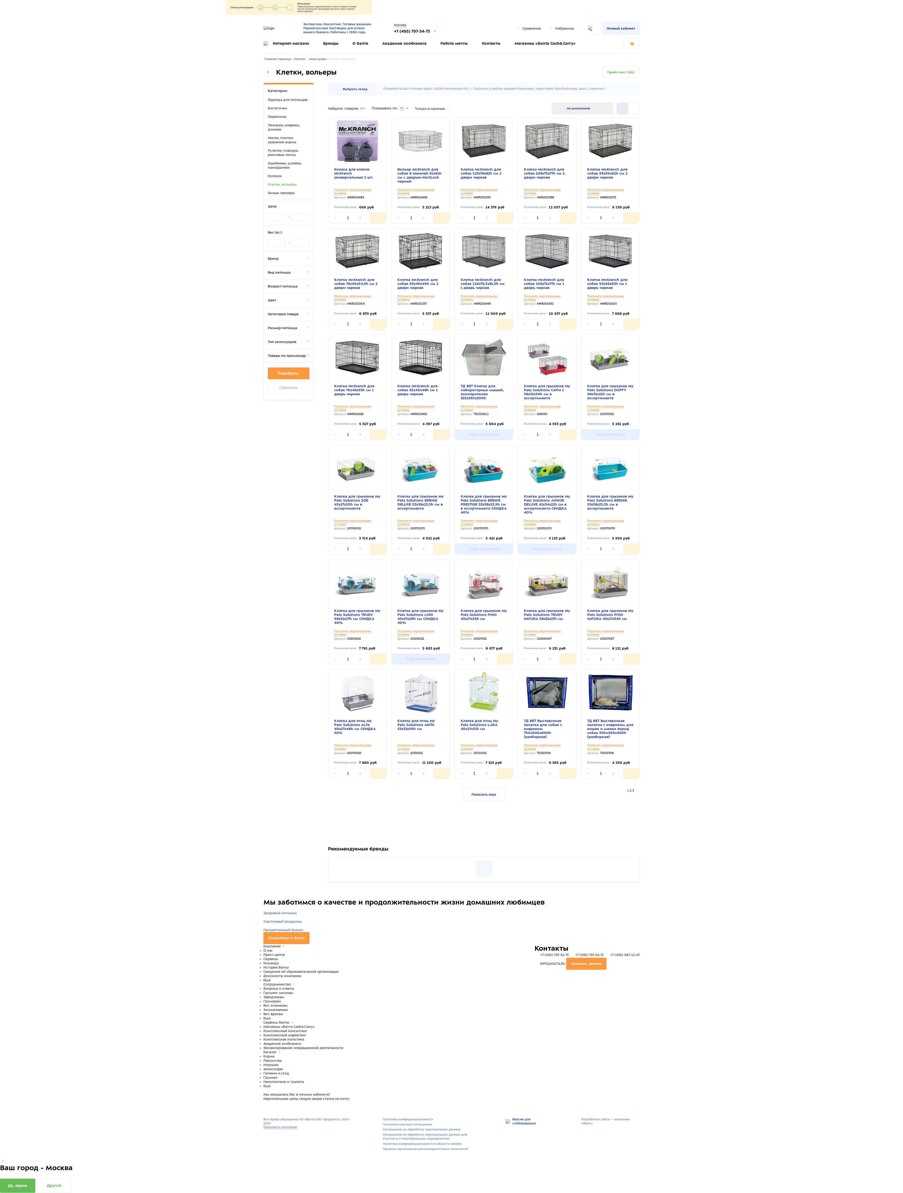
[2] (622, 108)
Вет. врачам (273, 1014)
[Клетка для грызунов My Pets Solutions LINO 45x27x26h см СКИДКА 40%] (421, 582)
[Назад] (267, 72)
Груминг (270, 1077)
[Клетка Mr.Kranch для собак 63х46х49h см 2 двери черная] (421, 251)
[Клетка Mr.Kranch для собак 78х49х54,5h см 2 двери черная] (357, 251)
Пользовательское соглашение (407, 1124)
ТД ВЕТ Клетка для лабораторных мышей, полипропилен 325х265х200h (482, 392)
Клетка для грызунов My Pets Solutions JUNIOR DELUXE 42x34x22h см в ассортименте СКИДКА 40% (547, 504)
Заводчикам (273, 997)
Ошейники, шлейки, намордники (285, 165)
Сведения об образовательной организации (301, 972)
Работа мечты (454, 43)
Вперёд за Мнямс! (367, 851)
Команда (271, 963)
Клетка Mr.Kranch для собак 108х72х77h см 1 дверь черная (544, 284)
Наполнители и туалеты (283, 1082)
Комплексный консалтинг (285, 1031)
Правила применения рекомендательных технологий (425, 1149)
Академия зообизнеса (404, 43)
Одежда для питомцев (287, 100)
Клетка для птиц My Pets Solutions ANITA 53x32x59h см (416, 725)
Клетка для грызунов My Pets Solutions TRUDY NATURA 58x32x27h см (547, 615)
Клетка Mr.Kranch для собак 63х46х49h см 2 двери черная (417, 284)
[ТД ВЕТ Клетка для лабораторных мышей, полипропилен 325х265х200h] (484, 358)
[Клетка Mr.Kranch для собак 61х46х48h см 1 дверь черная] (421, 358)
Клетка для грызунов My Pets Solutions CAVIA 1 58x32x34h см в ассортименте (547, 392)
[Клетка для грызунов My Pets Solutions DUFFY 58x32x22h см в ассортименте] (610, 358)
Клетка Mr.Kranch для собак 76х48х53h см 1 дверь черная (354, 390)
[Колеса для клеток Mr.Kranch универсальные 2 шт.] (357, 141)
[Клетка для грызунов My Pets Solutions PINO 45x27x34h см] (484, 582)
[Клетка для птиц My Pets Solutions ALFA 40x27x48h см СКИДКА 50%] (357, 692)
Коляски (275, 176)
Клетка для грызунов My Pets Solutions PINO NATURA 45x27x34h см (610, 615)
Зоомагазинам (275, 1010)
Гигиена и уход (276, 1073)
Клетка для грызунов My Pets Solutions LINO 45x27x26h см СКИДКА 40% (420, 617)
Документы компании (282, 976)
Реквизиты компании (280, 1127)
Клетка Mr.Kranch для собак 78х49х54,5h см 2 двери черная (355, 284)
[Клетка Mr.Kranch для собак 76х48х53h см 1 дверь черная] (357, 358)
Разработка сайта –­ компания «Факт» (605, 1121)
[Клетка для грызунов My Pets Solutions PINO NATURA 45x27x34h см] (610, 582)
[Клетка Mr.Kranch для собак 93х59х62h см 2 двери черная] (610, 141)
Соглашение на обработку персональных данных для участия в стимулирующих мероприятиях (425, 1136)
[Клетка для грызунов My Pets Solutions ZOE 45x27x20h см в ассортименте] (357, 468)
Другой (54, 1186)
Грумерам (272, 1001)
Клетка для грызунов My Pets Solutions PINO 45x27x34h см (484, 615)
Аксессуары (273, 1069)
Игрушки (270, 1065)
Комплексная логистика (283, 1039)
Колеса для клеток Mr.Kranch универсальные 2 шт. (353, 173)
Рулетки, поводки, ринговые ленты (283, 153)
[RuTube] (266, 1107)
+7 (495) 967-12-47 (624, 955)
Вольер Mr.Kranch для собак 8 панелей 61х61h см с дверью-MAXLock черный (419, 175)
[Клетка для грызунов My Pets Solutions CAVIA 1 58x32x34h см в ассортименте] (547, 358)
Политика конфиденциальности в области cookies (422, 1143)
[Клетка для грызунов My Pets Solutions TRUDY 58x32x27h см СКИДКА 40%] (357, 582)
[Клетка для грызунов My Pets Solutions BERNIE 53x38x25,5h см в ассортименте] (610, 468)
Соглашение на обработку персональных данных (421, 1129)
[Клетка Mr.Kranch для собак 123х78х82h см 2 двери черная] (484, 141)
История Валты (276, 967)
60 (402, 114)
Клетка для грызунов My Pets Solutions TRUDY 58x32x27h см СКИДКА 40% (357, 617)
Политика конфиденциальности (408, 1119)
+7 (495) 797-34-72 (589, 955)
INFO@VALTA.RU (552, 964)
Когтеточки (277, 108)
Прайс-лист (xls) (621, 72)
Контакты (491, 43)
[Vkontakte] (277, 1107)
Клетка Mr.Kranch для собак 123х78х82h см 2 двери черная (481, 173)
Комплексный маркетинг (284, 1035)
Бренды (330, 43)
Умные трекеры (281, 193)
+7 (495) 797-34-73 (412, 31)
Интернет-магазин (291, 43)
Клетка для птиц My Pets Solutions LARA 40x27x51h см (479, 725)
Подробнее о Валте (286, 938)
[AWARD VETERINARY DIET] (484, 868)
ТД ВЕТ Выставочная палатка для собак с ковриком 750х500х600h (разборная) (543, 729)
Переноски (277, 117)
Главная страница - (279, 59)
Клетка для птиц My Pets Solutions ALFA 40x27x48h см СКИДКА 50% (355, 727)
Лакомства (272, 1060)
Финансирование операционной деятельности (303, 1048)
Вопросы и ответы (278, 988)
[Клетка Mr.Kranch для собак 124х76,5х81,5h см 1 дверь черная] (484, 251)
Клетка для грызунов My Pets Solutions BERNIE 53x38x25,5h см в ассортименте (610, 502)
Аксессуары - (318, 59)
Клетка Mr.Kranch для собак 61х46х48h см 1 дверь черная (417, 390)
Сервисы (270, 959)
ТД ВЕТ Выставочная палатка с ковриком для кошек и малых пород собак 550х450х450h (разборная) (610, 729)
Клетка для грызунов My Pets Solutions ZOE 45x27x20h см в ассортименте (357, 502)
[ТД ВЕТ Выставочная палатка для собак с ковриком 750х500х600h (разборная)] (547, 692)
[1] (633, 108)
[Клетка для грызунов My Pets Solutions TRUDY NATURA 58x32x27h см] (547, 582)
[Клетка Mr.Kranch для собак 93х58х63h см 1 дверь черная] (610, 251)
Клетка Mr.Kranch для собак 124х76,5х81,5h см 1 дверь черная (483, 284)
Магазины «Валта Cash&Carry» (545, 43)
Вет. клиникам (275, 1005)
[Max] (272, 1107)
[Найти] (594, 28)
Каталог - (301, 59)
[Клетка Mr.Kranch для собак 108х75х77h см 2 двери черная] (547, 141)
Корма (268, 1056)
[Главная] (280, 28)
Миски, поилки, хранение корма (282, 140)
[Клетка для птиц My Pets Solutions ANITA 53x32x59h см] (421, 692)
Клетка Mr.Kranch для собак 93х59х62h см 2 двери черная (607, 173)
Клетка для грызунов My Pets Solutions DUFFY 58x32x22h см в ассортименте (610, 392)
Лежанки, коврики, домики (284, 127)
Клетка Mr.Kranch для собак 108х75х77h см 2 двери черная (544, 173)
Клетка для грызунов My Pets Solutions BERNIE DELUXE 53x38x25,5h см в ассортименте (420, 502)
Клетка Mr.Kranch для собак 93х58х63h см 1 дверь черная (607, 284)
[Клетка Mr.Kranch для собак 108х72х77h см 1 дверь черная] (547, 251)
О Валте (360, 43)
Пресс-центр (274, 955)
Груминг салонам (278, 993)
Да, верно (17, 1186)
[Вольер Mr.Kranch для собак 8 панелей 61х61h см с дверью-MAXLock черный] (421, 141)
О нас (268, 950)
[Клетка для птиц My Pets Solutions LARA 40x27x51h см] (484, 692)
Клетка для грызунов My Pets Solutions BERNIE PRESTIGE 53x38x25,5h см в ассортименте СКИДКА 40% (484, 504)
